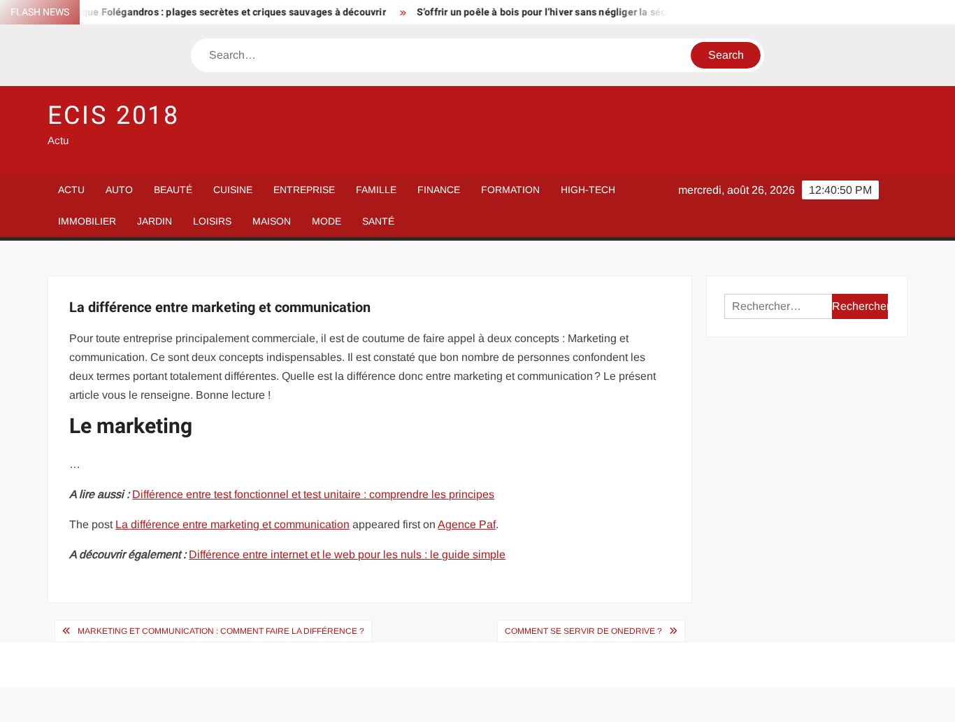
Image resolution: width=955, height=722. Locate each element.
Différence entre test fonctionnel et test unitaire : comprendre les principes (313, 494)
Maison (271, 221)
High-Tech (588, 189)
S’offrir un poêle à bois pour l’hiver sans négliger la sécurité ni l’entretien (572, 12)
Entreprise (304, 189)
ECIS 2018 (114, 115)
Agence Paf (467, 524)
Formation (510, 189)
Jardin (154, 221)
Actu (71, 189)
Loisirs (212, 221)
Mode (326, 221)
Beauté (173, 189)
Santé (378, 221)
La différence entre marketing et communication (232, 524)
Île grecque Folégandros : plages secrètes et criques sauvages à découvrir (206, 12)
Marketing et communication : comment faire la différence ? (221, 631)
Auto (119, 189)
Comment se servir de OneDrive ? (583, 631)
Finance (438, 189)
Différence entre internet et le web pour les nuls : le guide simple (347, 554)
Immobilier (87, 221)
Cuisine (232, 189)
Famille (376, 189)
